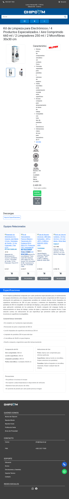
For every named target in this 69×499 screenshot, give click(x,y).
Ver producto (12, 278)
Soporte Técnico (10, 473)
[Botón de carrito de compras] (34, 21)
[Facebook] (36, 489)
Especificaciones (11, 290)
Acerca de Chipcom (11, 416)
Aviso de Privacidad (11, 431)
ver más (38, 142)
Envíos (7, 466)
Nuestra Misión (10, 420)
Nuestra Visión (9, 424)
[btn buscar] (65, 17)
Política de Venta (10, 427)
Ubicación (8, 462)
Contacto (8, 477)
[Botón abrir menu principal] (24, 21)
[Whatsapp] (33, 489)
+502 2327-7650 (41, 448)
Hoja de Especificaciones (12, 217)
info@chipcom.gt (41, 442)
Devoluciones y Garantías (13, 469)
